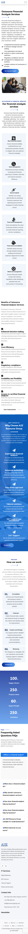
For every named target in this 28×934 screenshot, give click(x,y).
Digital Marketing (5, 875)
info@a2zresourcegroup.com (12, 903)
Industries (21, 922)
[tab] (14, 755)
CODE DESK (15, 930)
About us (13, 922)
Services (7, 926)
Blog (13, 926)
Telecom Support (6, 883)
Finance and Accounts (7, 887)
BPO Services (5, 879)
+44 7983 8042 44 (9, 900)
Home (6, 922)
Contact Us (20, 926)
